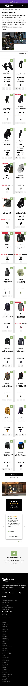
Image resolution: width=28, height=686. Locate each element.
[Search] (16, 5)
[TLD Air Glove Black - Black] (20, 119)
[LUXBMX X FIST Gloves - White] (5, 84)
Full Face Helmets (18, 19)
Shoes (3, 21)
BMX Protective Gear (9, 9)
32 (9, 123)
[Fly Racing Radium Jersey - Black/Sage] (7, 258)
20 (19, 88)
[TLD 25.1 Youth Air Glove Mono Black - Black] (20, 223)
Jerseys (9, 19)
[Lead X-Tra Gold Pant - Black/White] (18, 154)
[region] (14, 526)
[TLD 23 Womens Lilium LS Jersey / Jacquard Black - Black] (7, 361)
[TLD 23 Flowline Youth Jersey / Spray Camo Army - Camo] (7, 396)
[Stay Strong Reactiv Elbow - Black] (7, 223)
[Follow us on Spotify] (21, 592)
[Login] (19, 5)
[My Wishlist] (22, 6)
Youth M (23, 226)
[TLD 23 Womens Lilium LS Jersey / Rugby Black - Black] (20, 396)
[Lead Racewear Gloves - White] (9, 292)
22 (23, 88)
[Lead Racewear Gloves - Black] (5, 292)
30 (6, 123)
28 (3, 123)
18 (16, 88)
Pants (12, 19)
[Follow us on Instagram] (7, 592)
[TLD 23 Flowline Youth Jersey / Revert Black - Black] (7, 327)
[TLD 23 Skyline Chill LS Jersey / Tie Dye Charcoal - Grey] (20, 361)
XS (6, 88)
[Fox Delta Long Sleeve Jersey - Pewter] (20, 327)
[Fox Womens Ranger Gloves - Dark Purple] (7, 188)
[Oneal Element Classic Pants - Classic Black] (7, 119)
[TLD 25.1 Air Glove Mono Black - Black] (7, 154)
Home (3, 9)
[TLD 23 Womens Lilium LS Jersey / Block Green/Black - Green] (7, 465)
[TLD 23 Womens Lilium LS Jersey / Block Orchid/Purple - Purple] (20, 431)
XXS (3, 88)
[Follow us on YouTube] (10, 592)
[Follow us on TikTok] (14, 592)
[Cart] (25, 6)
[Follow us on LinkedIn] (17, 592)
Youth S (17, 226)
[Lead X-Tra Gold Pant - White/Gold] (22, 154)
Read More (15, 2)
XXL (26, 123)
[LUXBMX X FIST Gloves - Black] (9, 84)
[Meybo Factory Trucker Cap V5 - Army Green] (20, 292)
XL (22, 123)
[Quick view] (11, 60)
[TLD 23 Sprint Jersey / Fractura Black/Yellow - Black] (20, 465)
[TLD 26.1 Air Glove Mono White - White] (20, 188)
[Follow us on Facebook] (3, 592)
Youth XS (4, 330)
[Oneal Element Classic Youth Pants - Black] (20, 84)
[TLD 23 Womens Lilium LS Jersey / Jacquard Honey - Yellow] (7, 431)
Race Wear (17, 9)
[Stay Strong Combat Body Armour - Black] (20, 258)
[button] (7, 78)
